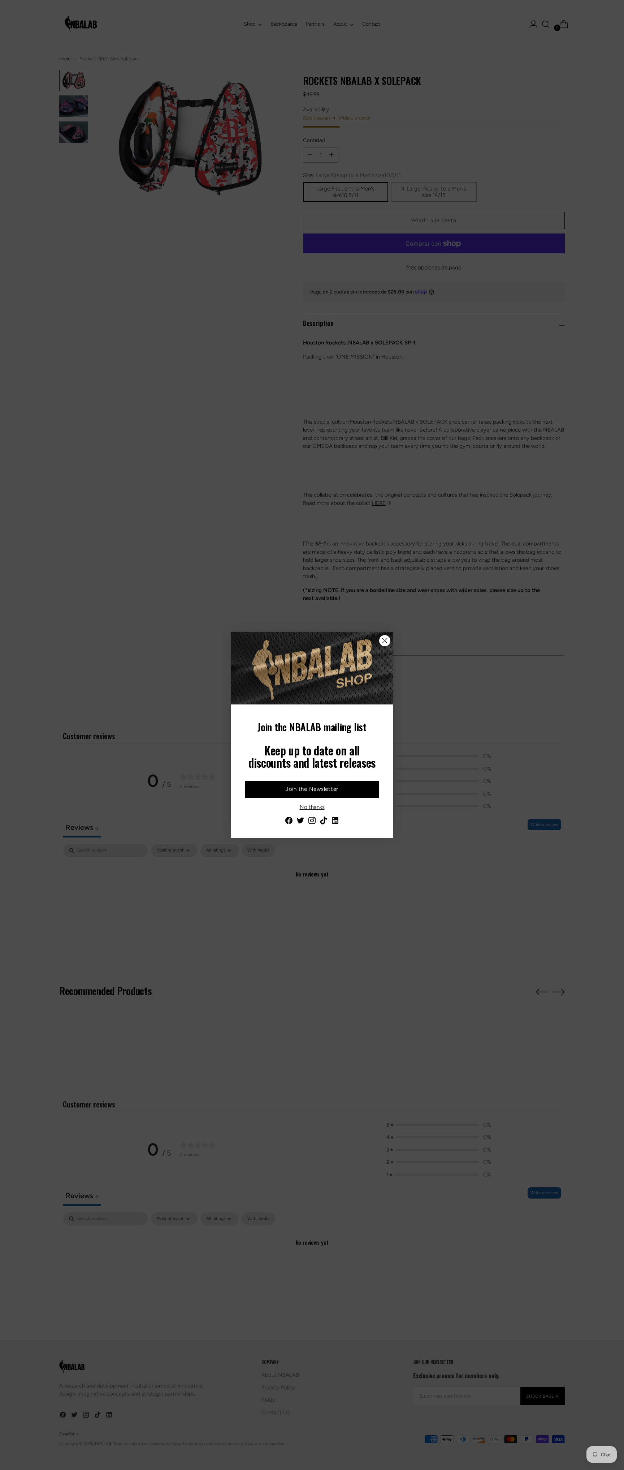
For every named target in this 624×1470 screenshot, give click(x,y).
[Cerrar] (384, 640)
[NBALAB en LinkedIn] (335, 821)
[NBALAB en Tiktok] (323, 821)
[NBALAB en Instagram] (312, 821)
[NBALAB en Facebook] (289, 821)
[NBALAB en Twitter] (300, 821)
